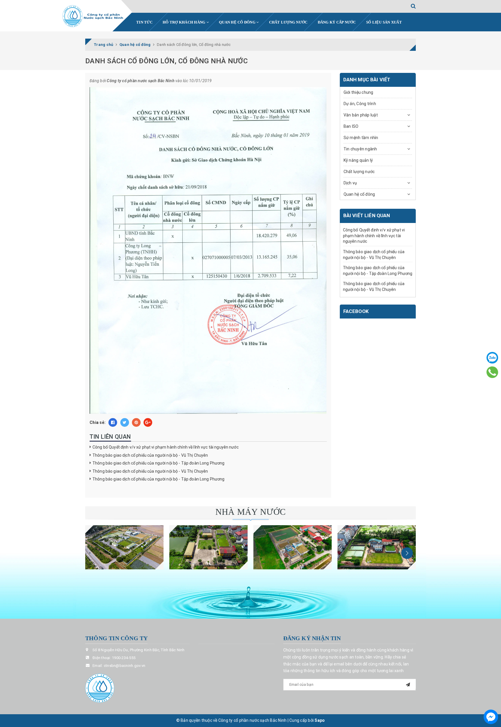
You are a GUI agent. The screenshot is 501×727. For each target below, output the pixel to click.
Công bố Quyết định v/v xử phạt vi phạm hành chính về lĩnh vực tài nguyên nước (165, 447)
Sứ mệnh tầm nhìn (361, 137)
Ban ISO (351, 126)
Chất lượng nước (288, 22)
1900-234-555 (123, 658)
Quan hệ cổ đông (237, 22)
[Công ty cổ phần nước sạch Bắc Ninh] (93, 16)
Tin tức (144, 22)
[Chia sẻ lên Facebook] (112, 422)
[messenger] (491, 717)
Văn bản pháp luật (361, 115)
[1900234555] (492, 372)
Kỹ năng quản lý (358, 160)
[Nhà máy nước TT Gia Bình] (292, 547)
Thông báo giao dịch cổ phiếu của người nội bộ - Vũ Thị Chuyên (150, 455)
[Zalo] (492, 358)
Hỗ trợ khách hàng (184, 22)
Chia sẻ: (98, 422)
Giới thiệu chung (358, 92)
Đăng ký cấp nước (337, 22)
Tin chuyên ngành (360, 149)
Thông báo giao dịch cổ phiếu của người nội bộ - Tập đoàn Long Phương (158, 463)
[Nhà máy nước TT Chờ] (376, 547)
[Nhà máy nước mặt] (124, 547)
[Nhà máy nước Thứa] (208, 547)
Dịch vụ (350, 183)
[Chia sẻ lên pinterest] (136, 422)
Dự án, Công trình (360, 103)
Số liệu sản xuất (384, 22)
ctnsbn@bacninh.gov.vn (124, 665)
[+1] (148, 422)
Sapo (320, 720)
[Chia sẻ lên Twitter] (124, 422)
